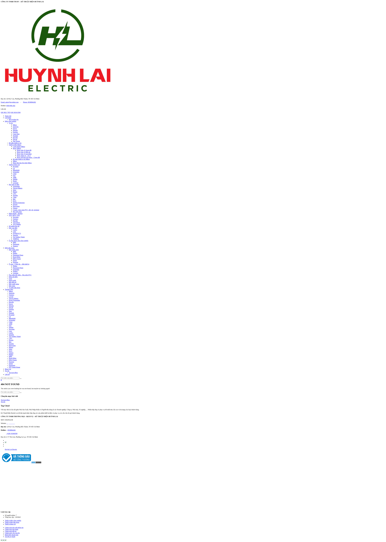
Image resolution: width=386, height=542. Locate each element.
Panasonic (16, 244)
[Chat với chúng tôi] (4, 540)
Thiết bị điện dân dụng (12, 522)
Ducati (15, 139)
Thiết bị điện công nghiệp (13, 520)
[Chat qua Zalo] (2, 540)
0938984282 (12, 430)
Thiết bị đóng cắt (14, 165)
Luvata (11, 297)
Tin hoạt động (13, 373)
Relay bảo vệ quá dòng (24, 154)
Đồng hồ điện (13, 277)
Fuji (14, 175)
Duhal (15, 260)
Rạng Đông (16, 257)
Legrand (15, 183)
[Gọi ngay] (5, 540)
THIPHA (16, 239)
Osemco (15, 219)
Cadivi (15, 230)
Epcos (15, 128)
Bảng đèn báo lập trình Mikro (22, 163)
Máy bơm (12, 286)
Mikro (15, 125)
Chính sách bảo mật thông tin (14, 527)
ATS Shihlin (17, 224)
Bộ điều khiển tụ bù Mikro (21, 159)
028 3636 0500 (16, 112)
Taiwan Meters (17, 188)
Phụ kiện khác (17, 212)
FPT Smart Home (14, 367)
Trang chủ (8, 116)
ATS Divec (16, 222)
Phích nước (12, 280)
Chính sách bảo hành (11, 529)
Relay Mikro (17, 148)
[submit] (20, 378)
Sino (10, 311)
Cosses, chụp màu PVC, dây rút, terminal (26, 210)
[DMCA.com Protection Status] (36, 463)
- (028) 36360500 (11, 433)
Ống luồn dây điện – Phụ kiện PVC (20, 275)
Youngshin (16, 186)
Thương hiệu (9, 289)
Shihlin (15, 179)
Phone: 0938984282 (29, 102)
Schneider (16, 172)
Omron (15, 208)
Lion (14, 231)
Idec (14, 199)
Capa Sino (16, 134)
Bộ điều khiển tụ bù (15, 143)
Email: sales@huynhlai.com (9, 102)
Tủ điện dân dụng (14, 288)
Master (15, 192)
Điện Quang (17, 259)
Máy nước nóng (14, 284)
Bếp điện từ (12, 282)
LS (14, 168)
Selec (14, 190)
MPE (14, 242)
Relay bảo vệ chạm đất (24, 150)
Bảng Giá (8, 369)
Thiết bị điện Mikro (15, 145)
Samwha (15, 127)
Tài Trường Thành (19, 237)
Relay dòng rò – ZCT (24, 156)
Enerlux (15, 132)
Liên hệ (7, 374)
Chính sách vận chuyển (12, 533)
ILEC (14, 201)
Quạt (10, 278)
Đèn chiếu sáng (14, 250)
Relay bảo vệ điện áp (23, 152)
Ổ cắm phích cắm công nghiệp (18, 241)
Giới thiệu (8, 118)
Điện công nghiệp (10, 121)
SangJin (15, 235)
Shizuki (15, 130)
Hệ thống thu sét (14, 226)
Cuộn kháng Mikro (19, 146)
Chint (14, 174)
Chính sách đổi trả (10, 531)
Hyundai (15, 166)
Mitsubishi (16, 170)
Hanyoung (16, 206)
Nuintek (15, 136)
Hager (15, 181)
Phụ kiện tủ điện (14, 184)
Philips (15, 253)
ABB (14, 177)
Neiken (15, 271)
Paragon (15, 262)
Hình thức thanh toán (11, 535)
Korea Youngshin (14, 300)
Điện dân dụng (9, 248)
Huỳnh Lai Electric (11, 449)
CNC (14, 193)
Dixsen (15, 204)
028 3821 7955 (5, 112)
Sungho (15, 195)
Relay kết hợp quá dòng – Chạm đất (28, 157)
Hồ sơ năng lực (14, 119)
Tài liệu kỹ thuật (10, 536)
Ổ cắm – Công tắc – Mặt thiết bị (19, 264)
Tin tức (7, 371)
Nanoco (15, 246)
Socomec (16, 217)
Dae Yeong (16, 141)
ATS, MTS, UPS (14, 215)
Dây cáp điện (13, 228)
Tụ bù (11, 123)
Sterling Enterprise (19, 203)
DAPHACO (17, 233)
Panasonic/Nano (18, 255)
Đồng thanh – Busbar (16, 213)
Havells (15, 137)
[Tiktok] (5, 442)
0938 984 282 (10, 105)
